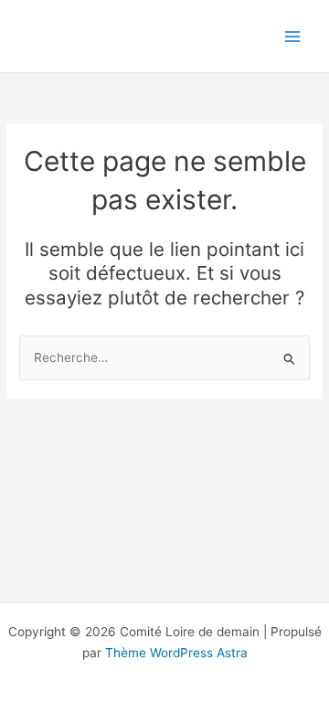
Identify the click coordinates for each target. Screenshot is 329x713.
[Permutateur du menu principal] (293, 36)
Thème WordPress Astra (176, 652)
